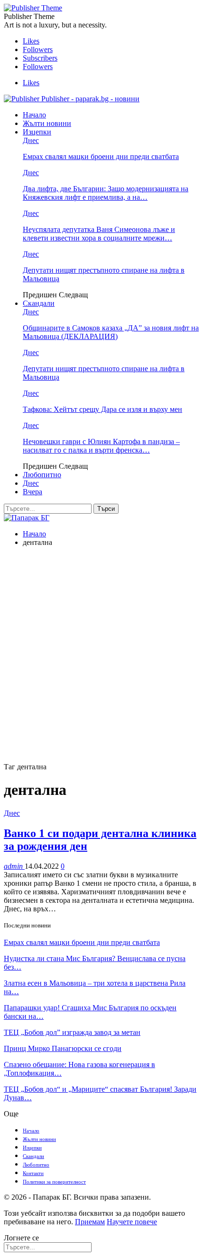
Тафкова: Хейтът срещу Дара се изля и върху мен (102, 409)
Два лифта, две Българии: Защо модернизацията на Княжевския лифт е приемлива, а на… (105, 193)
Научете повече (132, 1222)
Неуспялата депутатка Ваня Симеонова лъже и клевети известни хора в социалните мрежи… (99, 233)
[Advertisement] (102, 656)
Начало (34, 115)
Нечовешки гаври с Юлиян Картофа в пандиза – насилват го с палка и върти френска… (101, 445)
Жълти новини (47, 123)
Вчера (32, 492)
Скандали (39, 303)
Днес (31, 140)
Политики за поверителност (54, 1182)
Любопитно (42, 475)
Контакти (33, 1173)
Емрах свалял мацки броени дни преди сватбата (101, 156)
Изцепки (37, 132)
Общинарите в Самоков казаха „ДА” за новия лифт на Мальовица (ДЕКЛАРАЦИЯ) (111, 332)
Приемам (90, 1222)
